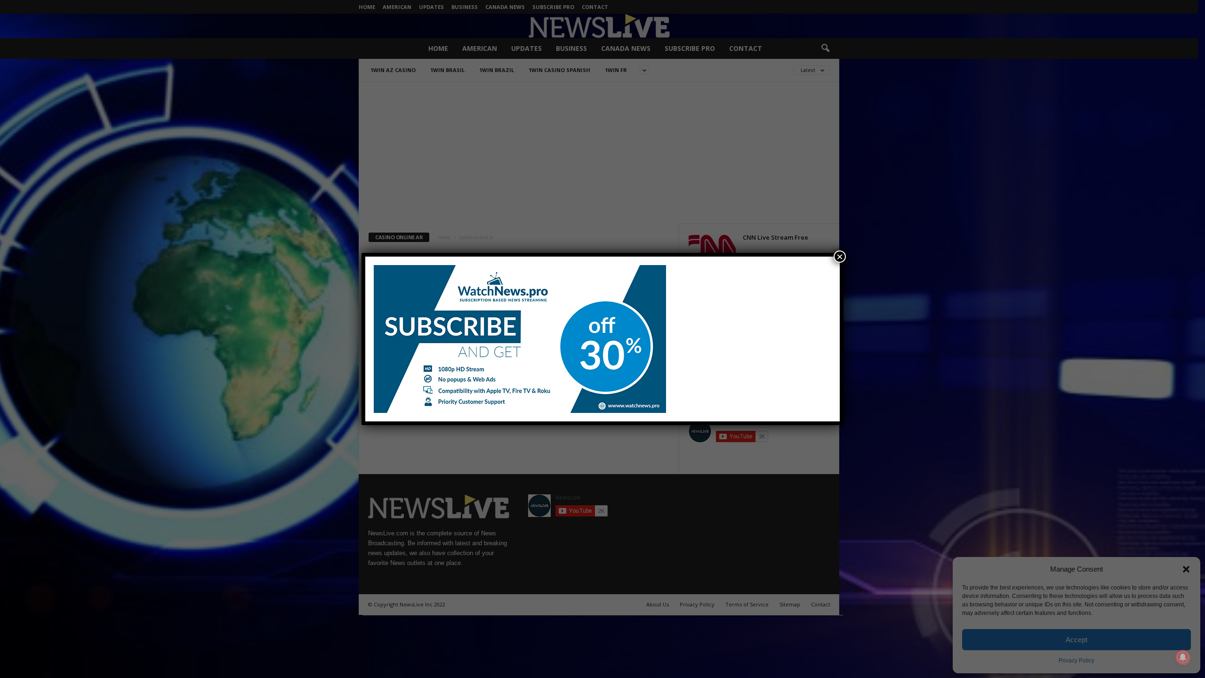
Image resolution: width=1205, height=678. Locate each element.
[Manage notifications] (1182, 657)
